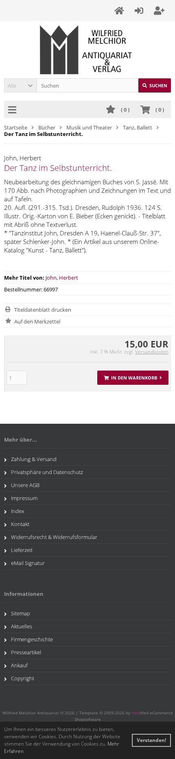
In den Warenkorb (133, 378)
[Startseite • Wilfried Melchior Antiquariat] (88, 49)
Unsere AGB (25, 485)
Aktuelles (21, 626)
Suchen (155, 85)
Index (17, 511)
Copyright (22, 678)
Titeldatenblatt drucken (42, 309)
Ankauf (19, 665)
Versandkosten (151, 351)
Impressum (24, 498)
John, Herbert (62, 277)
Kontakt (20, 524)
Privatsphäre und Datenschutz (47, 472)
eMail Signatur (28, 563)
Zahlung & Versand (34, 459)
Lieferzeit (22, 550)
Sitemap (20, 613)
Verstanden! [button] (151, 740)
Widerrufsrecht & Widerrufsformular (54, 537)
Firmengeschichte (32, 639)
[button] (20, 85)
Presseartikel (26, 652)
